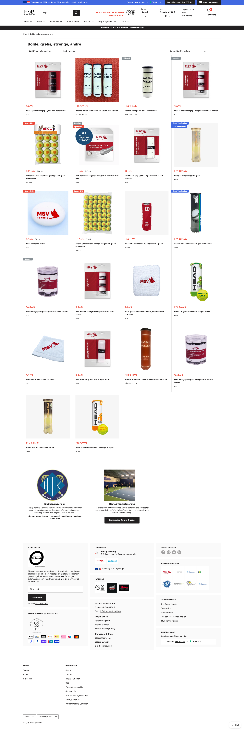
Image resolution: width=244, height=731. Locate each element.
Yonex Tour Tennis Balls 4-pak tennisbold (193, 244)
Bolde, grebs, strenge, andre (41, 34)
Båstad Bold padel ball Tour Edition (141, 111)
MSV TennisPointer (169, 621)
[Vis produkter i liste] (215, 51)
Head (176, 180)
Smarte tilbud (73, 21)
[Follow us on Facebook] (163, 552)
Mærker (87, 21)
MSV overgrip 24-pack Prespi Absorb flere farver (193, 380)
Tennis (26, 21)
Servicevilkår (71, 691)
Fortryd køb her (72, 700)
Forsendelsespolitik (74, 687)
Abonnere (37, 597)
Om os (123, 21)
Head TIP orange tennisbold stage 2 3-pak (95, 447)
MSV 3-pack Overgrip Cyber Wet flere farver (46, 111)
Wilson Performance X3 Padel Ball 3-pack (144, 244)
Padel (39, 21)
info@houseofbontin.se (110, 611)
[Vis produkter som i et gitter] (210, 51)
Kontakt (69, 674)
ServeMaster (167, 612)
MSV (27, 114)
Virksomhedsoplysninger (77, 704)
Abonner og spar (210, 2)
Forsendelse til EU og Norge (60, 2)
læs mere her (131, 554)
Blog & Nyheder (105, 21)
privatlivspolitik (41, 603)
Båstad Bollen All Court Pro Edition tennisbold (146, 379)
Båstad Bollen (82, 114)
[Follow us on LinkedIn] (179, 552)
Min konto (187, 15)
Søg (67, 683)
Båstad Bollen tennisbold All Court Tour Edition (97, 111)
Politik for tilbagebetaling (77, 695)
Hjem (25, 34)
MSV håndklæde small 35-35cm (40, 379)
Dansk (27, 717)
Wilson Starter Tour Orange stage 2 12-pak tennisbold (45, 177)
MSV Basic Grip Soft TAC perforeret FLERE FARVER (144, 177)
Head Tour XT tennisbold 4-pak (40, 447)
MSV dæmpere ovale (35, 244)
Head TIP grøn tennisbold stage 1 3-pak (192, 311)
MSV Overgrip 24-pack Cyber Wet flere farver (47, 311)
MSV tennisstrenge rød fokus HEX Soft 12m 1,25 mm (97, 177)
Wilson (29, 182)
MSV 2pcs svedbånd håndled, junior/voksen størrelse (144, 312)
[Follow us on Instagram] (169, 552)
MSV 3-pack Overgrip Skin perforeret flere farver (95, 312)
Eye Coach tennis (169, 604)
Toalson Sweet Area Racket (173, 617)
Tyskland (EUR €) (45, 717)
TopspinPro (166, 608)
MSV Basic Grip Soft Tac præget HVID (92, 379)
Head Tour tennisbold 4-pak (187, 176)
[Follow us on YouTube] (174, 552)
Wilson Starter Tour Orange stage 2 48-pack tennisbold (96, 245)
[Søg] (76, 13)
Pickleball (54, 21)
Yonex (176, 247)
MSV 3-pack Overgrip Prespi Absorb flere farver (196, 111)
